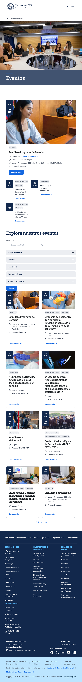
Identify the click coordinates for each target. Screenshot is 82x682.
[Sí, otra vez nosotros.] (68, 677)
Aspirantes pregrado (29, 157)
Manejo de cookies (36, 663)
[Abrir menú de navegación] (72, 6)
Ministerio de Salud (14, 672)
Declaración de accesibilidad (51, 663)
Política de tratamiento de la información (17, 663)
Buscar (11, 288)
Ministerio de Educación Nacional (60, 668)
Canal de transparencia (69, 663)
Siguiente (43, 522)
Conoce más (16, 172)
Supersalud (29, 672)
